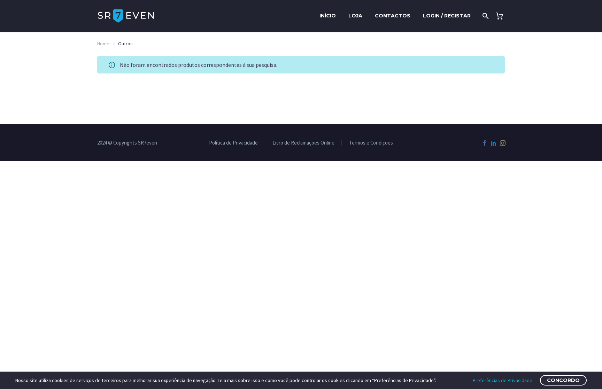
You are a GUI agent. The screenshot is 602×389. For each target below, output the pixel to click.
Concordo (563, 380)
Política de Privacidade (233, 143)
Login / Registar (447, 16)
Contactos (392, 16)
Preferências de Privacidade (502, 380)
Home (103, 43)
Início (327, 16)
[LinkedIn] (493, 143)
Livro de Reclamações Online (303, 143)
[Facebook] (484, 143)
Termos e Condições (371, 143)
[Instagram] (502, 143)
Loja (355, 16)
